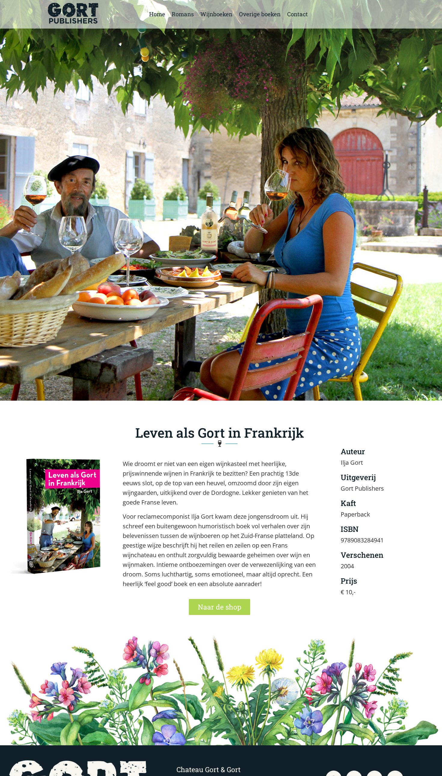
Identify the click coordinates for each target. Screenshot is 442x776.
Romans (183, 14)
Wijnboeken (216, 14)
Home (157, 14)
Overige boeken (260, 14)
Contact (297, 14)
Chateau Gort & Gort (208, 769)
